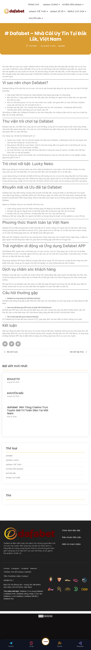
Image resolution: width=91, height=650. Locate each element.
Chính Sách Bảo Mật (71, 530)
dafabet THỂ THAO (37, 11)
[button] (5, 344)
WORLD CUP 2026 (76, 11)
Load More (45, 431)
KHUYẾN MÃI (35, 18)
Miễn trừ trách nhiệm (71, 544)
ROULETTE (13, 379)
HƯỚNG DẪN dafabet (72, 4)
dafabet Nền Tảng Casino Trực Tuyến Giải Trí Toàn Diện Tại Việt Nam (27, 410)
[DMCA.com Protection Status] (45, 632)
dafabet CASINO (50, 4)
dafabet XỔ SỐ (57, 11)
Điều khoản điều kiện (71, 537)
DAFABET (33, 46)
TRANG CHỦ (33, 4)
